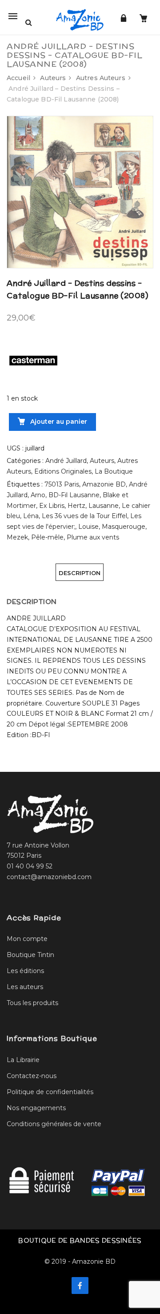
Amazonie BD (104, 484)
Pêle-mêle (47, 537)
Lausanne (103, 506)
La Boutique (114, 471)
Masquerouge (123, 527)
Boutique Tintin (30, 955)
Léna (31, 516)
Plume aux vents (93, 537)
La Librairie (23, 1060)
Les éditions (25, 971)
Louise (88, 527)
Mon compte (27, 939)
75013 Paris (61, 484)
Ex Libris (51, 506)
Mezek (17, 537)
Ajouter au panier (57, 422)
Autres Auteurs (100, 78)
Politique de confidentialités (50, 1092)
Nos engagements (36, 1108)
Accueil (18, 78)
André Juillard (66, 461)
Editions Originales (63, 471)
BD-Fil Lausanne (74, 495)
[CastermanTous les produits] (33, 360)
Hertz (76, 506)
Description (79, 572)
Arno (38, 495)
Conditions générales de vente (54, 1124)
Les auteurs (25, 987)
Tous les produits (32, 1003)
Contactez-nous (31, 1076)
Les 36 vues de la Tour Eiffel (84, 516)
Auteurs (53, 78)
